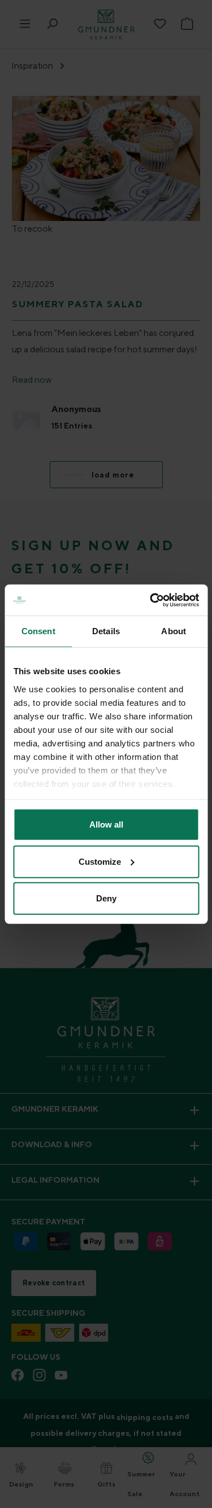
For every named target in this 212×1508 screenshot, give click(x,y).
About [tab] (173, 631)
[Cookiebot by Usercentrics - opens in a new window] (151, 599)
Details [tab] (106, 631)
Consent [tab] (38, 631)
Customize (100, 861)
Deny (106, 898)
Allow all (106, 824)
